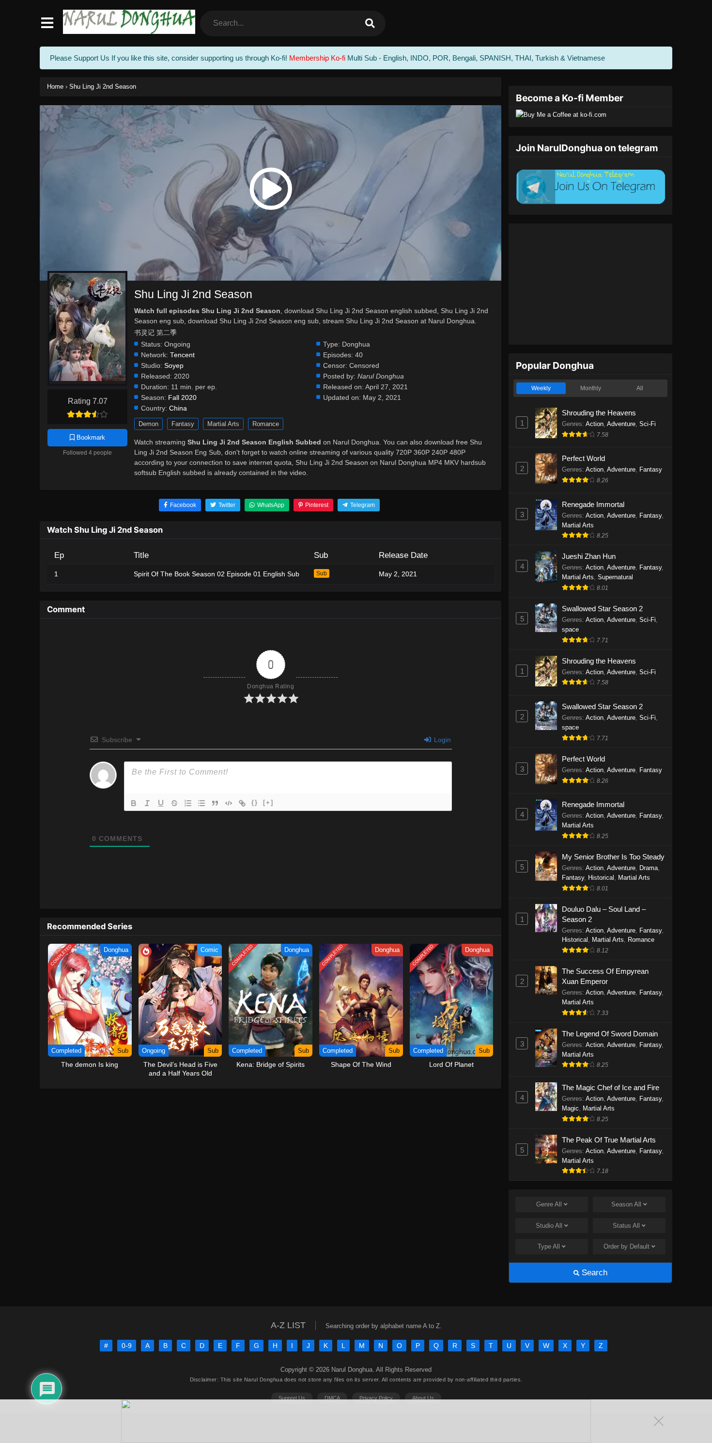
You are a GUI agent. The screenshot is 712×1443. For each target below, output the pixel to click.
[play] (270, 189)
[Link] (242, 803)
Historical (601, 877)
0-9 (127, 1345)
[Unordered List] (201, 803)
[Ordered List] (188, 803)
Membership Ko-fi (317, 58)
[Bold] (133, 803)
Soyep (174, 365)
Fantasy (182, 424)
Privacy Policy (376, 1398)
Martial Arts (223, 424)
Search (593, 1272)
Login (441, 740)
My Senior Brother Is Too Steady (613, 857)
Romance (265, 424)
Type (549, 1246)
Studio (549, 1225)
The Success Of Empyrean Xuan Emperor (605, 976)
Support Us (292, 1398)
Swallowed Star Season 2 (602, 608)
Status (626, 1225)
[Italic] (147, 803)
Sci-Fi (647, 424)
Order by (627, 1246)
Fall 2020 (182, 397)
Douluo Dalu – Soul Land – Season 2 (604, 914)
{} (254, 802)
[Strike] (174, 803)
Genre (549, 1204)
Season (626, 1204)
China (178, 408)
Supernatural (615, 577)
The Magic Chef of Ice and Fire (610, 1087)
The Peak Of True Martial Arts (609, 1140)
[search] (370, 23)
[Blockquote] (215, 803)
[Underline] (161, 803)
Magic (570, 1108)
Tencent (182, 355)
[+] (268, 802)
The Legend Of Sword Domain (610, 1034)
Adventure (621, 424)
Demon (148, 424)
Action (595, 424)
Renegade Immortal (593, 504)
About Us (423, 1398)
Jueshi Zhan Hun (589, 556)
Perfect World (583, 458)
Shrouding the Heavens (599, 413)
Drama (648, 868)
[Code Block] (228, 803)
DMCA (332, 1398)
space (570, 629)
